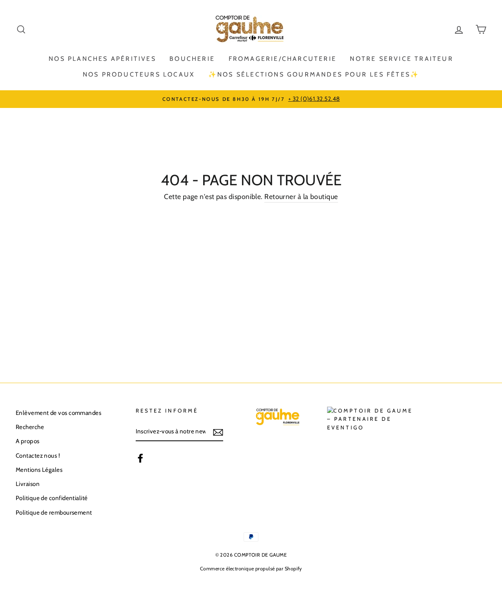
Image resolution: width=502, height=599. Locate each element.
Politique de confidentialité (52, 498)
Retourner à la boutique (301, 196)
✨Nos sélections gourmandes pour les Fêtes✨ (313, 74)
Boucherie (192, 58)
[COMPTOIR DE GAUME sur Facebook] (140, 458)
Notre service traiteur (401, 58)
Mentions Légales (39, 469)
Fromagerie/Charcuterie (282, 58)
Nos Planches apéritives (102, 58)
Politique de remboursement (54, 512)
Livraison (28, 484)
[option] (251, 99)
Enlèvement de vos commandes (58, 412)
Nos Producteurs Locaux (139, 74)
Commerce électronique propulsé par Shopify (251, 569)
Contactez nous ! (38, 455)
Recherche (30, 427)
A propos (28, 441)
